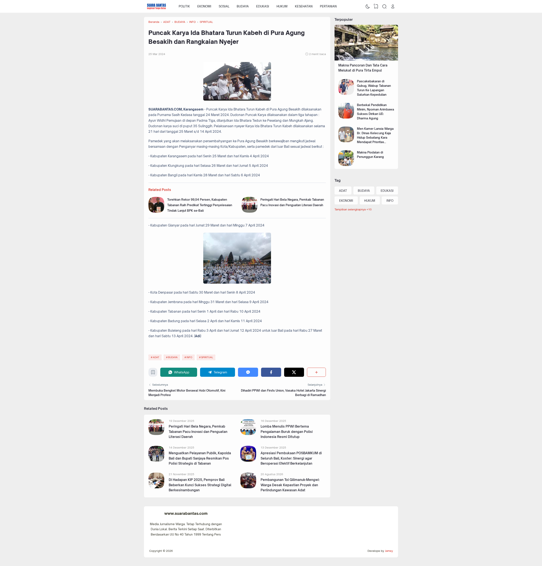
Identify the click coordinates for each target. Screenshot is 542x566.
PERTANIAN (328, 6)
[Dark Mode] (367, 6)
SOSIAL (224, 6)
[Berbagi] (316, 372)
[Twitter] (294, 372)
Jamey (389, 550)
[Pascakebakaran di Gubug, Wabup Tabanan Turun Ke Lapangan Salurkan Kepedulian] (346, 93)
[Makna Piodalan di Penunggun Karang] (346, 165)
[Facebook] (271, 372)
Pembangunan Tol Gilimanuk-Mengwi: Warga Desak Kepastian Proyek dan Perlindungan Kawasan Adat (290, 485)
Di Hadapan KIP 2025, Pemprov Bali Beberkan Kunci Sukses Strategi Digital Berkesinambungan (200, 485)
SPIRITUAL (207, 357)
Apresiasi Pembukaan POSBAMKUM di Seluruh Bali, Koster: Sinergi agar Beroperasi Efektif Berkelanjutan (291, 458)
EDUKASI (262, 6)
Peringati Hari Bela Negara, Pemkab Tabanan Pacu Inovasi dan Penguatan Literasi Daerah (198, 431)
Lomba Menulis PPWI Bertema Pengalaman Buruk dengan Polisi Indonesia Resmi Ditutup (287, 431)
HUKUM (282, 6)
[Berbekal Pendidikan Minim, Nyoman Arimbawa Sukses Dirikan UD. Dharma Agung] (346, 117)
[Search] (384, 6)
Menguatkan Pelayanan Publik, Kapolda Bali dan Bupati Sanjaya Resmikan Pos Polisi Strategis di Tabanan (200, 458)
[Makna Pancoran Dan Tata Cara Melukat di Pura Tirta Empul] (366, 59)
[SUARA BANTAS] (156, 6)
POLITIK (184, 6)
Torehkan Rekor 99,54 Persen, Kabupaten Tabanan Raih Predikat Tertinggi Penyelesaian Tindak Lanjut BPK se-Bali (199, 205)
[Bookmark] (153, 373)
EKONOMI (204, 6)
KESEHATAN (303, 6)
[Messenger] (248, 372)
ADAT (156, 357)
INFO (189, 357)
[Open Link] (392, 6)
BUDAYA (243, 6)
